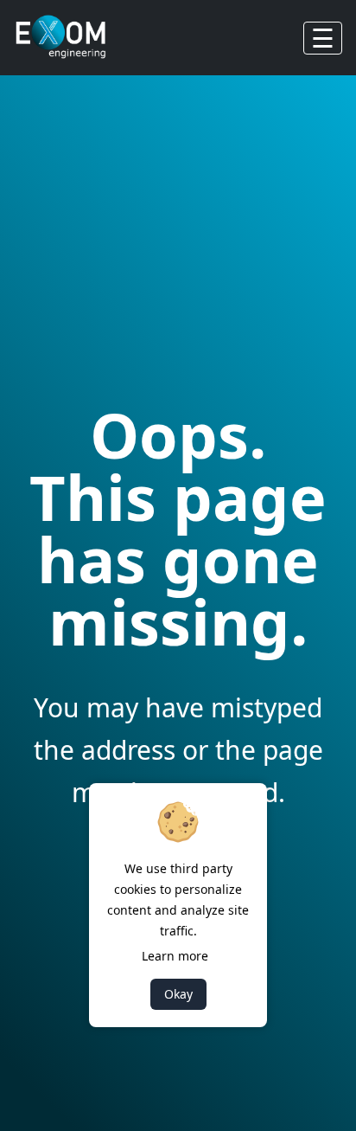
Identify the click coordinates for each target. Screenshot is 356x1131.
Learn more (175, 956)
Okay (178, 994)
